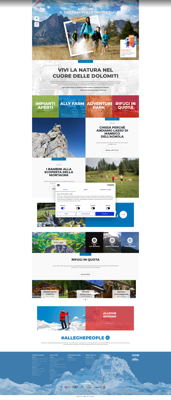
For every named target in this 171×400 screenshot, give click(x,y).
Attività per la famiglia (58, 364)
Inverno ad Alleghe (38, 371)
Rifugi (52, 368)
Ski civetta (53, 371)
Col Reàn (121, 295)
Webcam (34, 362)
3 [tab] (87, 299)
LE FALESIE (53, 362)
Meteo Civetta (36, 363)
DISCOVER (85, 274)
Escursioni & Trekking (57, 358)
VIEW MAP (58, 242)
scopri (45, 106)
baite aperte (54, 379)
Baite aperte (72, 360)
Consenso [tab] (65, 189)
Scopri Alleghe (68, 4)
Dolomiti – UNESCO (38, 368)
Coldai (50, 295)
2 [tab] (85, 299)
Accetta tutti (105, 213)
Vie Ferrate (54, 361)
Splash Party (72, 358)
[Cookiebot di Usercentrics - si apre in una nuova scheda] (108, 185)
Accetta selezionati (85, 213)
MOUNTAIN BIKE (54, 360)
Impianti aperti (91, 361)
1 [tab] (83, 299)
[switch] (78, 208)
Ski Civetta (35, 369)
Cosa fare (79, 4)
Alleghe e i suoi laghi (39, 361)
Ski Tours (53, 372)
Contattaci (89, 364)
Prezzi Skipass (90, 358)
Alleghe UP (35, 365)
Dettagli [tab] (85, 189)
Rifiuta (66, 213)
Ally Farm (53, 365)
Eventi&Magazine (90, 4)
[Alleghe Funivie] (39, 3)
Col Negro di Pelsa (85, 294)
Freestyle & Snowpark (57, 374)
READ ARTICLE (112, 150)
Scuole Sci (53, 376)
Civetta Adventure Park (58, 366)
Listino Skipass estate (93, 360)
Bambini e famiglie (56, 375)
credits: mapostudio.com (85, 393)
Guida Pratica (103, 4)
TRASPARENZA (90, 362)
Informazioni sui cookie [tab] (105, 189)
